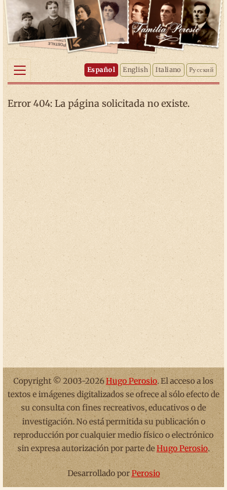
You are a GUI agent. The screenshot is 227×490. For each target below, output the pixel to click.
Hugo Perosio (131, 381)
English (135, 70)
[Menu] (19, 70)
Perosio (146, 473)
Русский (201, 70)
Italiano (168, 70)
